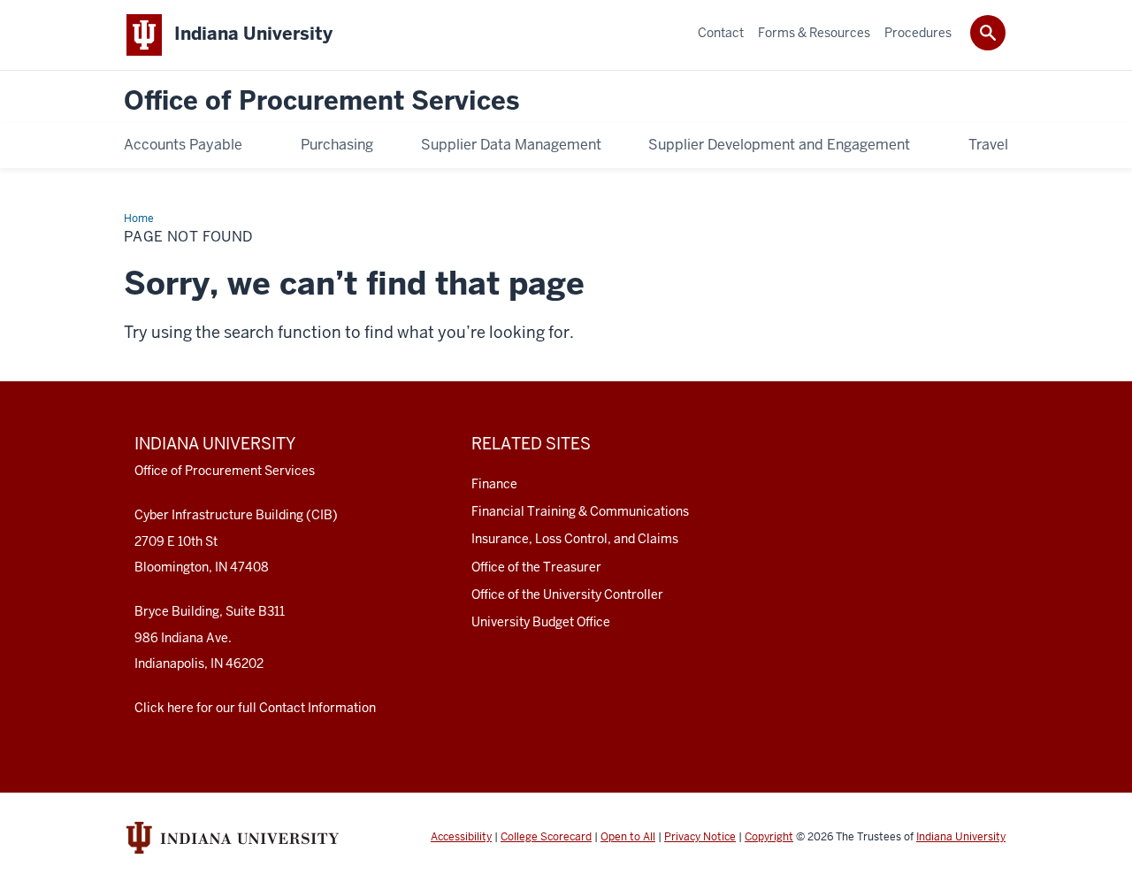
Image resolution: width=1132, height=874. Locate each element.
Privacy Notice (700, 837)
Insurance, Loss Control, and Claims (574, 539)
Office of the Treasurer (536, 567)
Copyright (769, 837)
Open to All (627, 837)
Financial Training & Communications (580, 511)
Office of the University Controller (567, 594)
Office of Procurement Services (321, 101)
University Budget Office (540, 622)
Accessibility (461, 837)
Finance (494, 484)
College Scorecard (546, 837)
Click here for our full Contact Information (255, 708)
